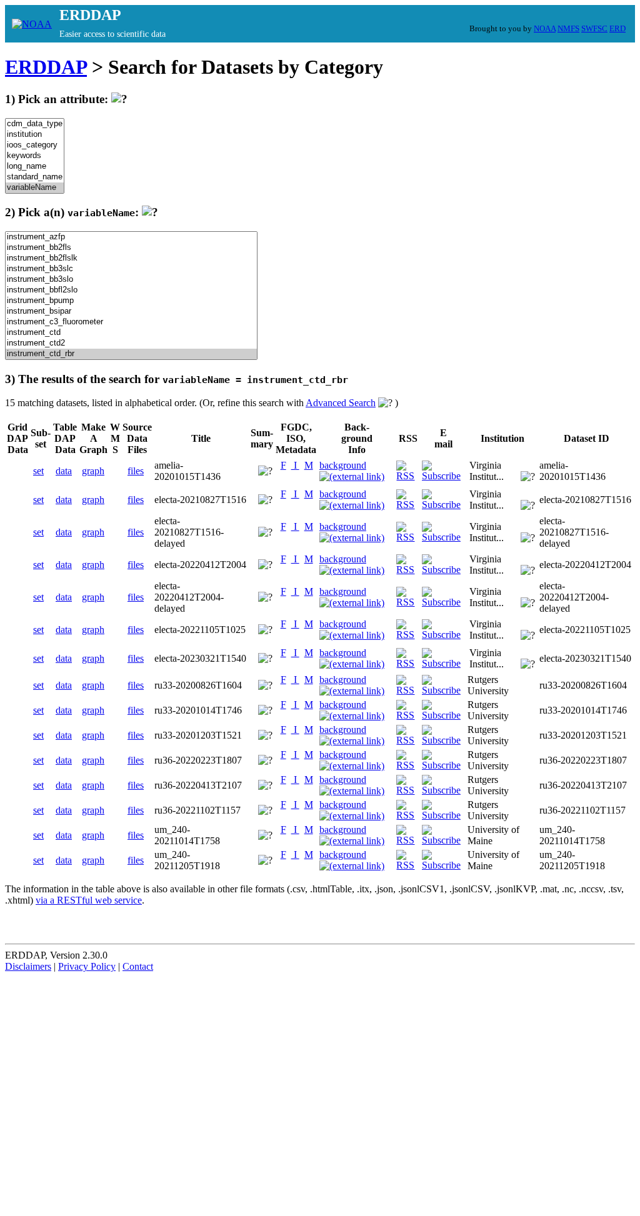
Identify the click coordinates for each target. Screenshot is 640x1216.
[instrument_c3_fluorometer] (131, 322)
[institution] (35, 134)
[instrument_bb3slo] (131, 279)
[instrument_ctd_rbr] (131, 354)
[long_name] (35, 166)
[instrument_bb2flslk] (131, 258)
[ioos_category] (35, 145)
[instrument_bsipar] (131, 311)
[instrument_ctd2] (131, 343)
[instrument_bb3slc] (131, 269)
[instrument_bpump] (131, 301)
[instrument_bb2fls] (131, 247)
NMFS (568, 28)
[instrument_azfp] (131, 237)
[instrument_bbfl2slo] (131, 290)
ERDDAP (46, 67)
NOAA (545, 28)
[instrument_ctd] (131, 332)
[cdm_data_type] (35, 124)
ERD (617, 28)
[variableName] (35, 187)
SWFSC (594, 28)
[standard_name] (35, 177)
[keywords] (35, 156)
